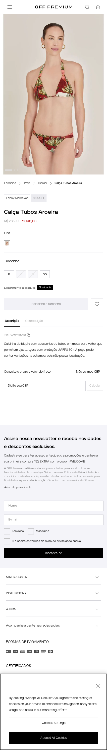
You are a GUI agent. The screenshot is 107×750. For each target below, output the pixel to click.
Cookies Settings (53, 723)
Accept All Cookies (53, 738)
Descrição (12, 321)
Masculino (42, 531)
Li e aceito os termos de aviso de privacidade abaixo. (46, 541)
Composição (34, 321)
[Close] (98, 687)
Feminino (18, 531)
